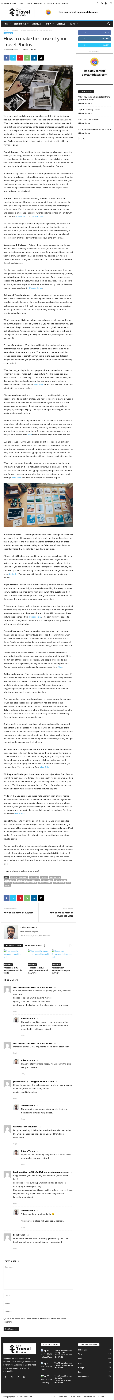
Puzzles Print (35, 617)
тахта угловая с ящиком (25, 1126)
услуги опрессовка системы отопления (32, 987)
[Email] (41, 58)
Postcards (18, 883)
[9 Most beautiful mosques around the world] (14, 957)
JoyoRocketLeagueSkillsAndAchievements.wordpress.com (41, 1172)
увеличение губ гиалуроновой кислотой (33, 1081)
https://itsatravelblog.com (29, 932)
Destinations (20, 24)
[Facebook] (97, 3)
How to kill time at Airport (18, 912)
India (48, 24)
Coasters (44, 877)
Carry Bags (34, 877)
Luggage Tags (10, 880)
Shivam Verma (12, 50)
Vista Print (38, 384)
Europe (81, 1368)
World (7, 885)
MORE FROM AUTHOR (33, 945)
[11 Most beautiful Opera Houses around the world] (38, 957)
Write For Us (39, 4)
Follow (105, 39)
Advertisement (53, 4)
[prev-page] (68, 945)
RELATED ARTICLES (13, 945)
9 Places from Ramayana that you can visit (61, 970)
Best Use (14, 877)
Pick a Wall (19, 813)
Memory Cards (23, 880)
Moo (60, 667)
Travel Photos (59, 883)
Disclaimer (62, 1397)
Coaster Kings (35, 288)
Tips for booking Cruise (88, 109)
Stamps (41, 883)
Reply (15, 1011)
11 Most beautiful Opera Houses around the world (38, 970)
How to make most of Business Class (61, 914)
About (29, 4)
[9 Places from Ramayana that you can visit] (62, 957)
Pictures (8, 883)
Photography (47, 880)
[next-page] (71, 945)
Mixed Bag (36, 24)
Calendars (23, 877)
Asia (80, 1363)
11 (35, 50)
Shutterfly (12, 574)
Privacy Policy (75, 1397)
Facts (72, 24)
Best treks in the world (88, 119)
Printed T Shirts (30, 883)
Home (6, 30)
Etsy (30, 434)
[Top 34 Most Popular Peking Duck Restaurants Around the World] (47, 1353)
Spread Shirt (21, 216)
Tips (6, 24)
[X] (111, 3)
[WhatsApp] (27, 58)
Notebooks (35, 880)
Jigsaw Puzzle (55, 877)
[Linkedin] (106, 3)
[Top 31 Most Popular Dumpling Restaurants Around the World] (47, 1379)
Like (107, 32)
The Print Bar (36, 216)
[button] (108, 24)
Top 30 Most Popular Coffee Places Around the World (63, 1365)
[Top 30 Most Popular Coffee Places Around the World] (47, 1366)
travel (48, 883)
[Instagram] (101, 3)
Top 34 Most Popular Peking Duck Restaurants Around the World (63, 1353)
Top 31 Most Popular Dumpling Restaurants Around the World (63, 1379)
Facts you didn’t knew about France (94, 129)
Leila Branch (19, 1234)
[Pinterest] (20, 58)
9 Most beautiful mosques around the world (13, 970)
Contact (65, 4)
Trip (68, 883)
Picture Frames (60, 880)
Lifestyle (61, 24)
